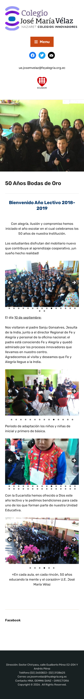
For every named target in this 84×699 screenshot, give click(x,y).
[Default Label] (51, 55)
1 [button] (30, 568)
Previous (10, 283)
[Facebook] (32, 55)
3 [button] (40, 568)
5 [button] (49, 568)
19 (23, 489)
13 (65, 308)
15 (75, 308)
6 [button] (54, 568)
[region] (42, 284)
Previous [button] (10, 540)
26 (56, 489)
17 (44, 311)
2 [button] (35, 568)
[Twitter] (42, 55)
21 (33, 489)
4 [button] (44, 568)
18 (19, 489)
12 (61, 308)
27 (61, 489)
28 (65, 489)
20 (28, 489)
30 (75, 489)
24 (47, 489)
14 (70, 308)
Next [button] (74, 540)
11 (56, 308)
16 (40, 311)
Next (74, 283)
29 (70, 489)
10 (51, 308)
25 (51, 489)
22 (37, 489)
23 (42, 489)
